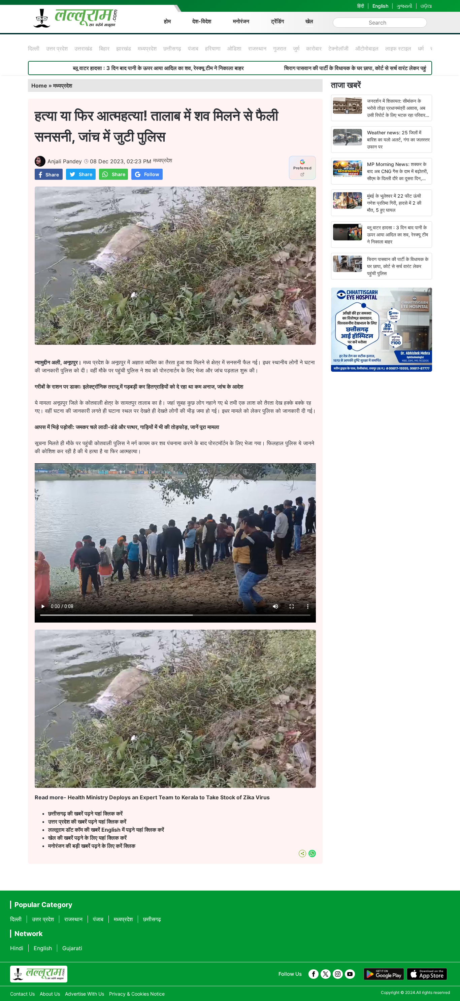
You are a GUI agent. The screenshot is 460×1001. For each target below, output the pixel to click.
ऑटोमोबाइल (367, 48)
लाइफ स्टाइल (398, 48)
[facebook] (313, 974)
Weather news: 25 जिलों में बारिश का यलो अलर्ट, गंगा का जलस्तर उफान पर (398, 139)
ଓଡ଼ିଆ (426, 6)
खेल (309, 21)
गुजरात (279, 48)
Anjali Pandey (64, 161)
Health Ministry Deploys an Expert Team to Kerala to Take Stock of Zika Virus (169, 797)
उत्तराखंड (83, 48)
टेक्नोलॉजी (338, 48)
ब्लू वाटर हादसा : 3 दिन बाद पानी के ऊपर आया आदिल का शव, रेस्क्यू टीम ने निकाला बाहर (103, 68)
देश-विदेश (201, 21)
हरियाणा (213, 48)
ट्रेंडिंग (277, 21)
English (380, 6)
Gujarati (72, 948)
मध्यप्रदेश (147, 48)
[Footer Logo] (38, 974)
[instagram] (337, 974)
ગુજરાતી (404, 6)
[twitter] (325, 974)
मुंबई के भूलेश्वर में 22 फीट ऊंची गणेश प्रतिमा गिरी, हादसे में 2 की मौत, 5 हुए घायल (394, 203)
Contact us (22, 994)
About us (50, 994)
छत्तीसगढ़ (172, 48)
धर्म (421, 48)
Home (39, 85)
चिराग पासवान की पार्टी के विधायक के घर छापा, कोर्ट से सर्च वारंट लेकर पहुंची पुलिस (308, 68)
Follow (151, 174)
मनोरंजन (241, 21)
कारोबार (314, 48)
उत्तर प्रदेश (57, 48)
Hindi (16, 948)
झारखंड (123, 48)
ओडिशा (234, 48)
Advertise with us (84, 994)
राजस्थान (257, 48)
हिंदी (360, 6)
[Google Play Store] (384, 974)
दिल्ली (33, 48)
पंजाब (193, 48)
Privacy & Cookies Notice (137, 994)
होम (167, 21)
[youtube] (350, 974)
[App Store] (427, 974)
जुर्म (296, 48)
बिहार (104, 48)
